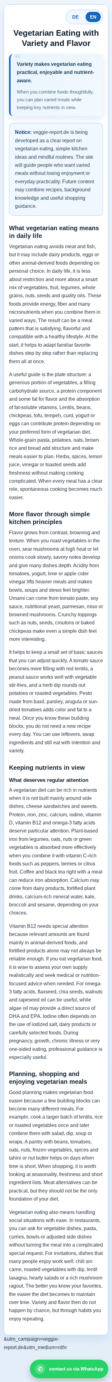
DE (75, 17)
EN (93, 17)
